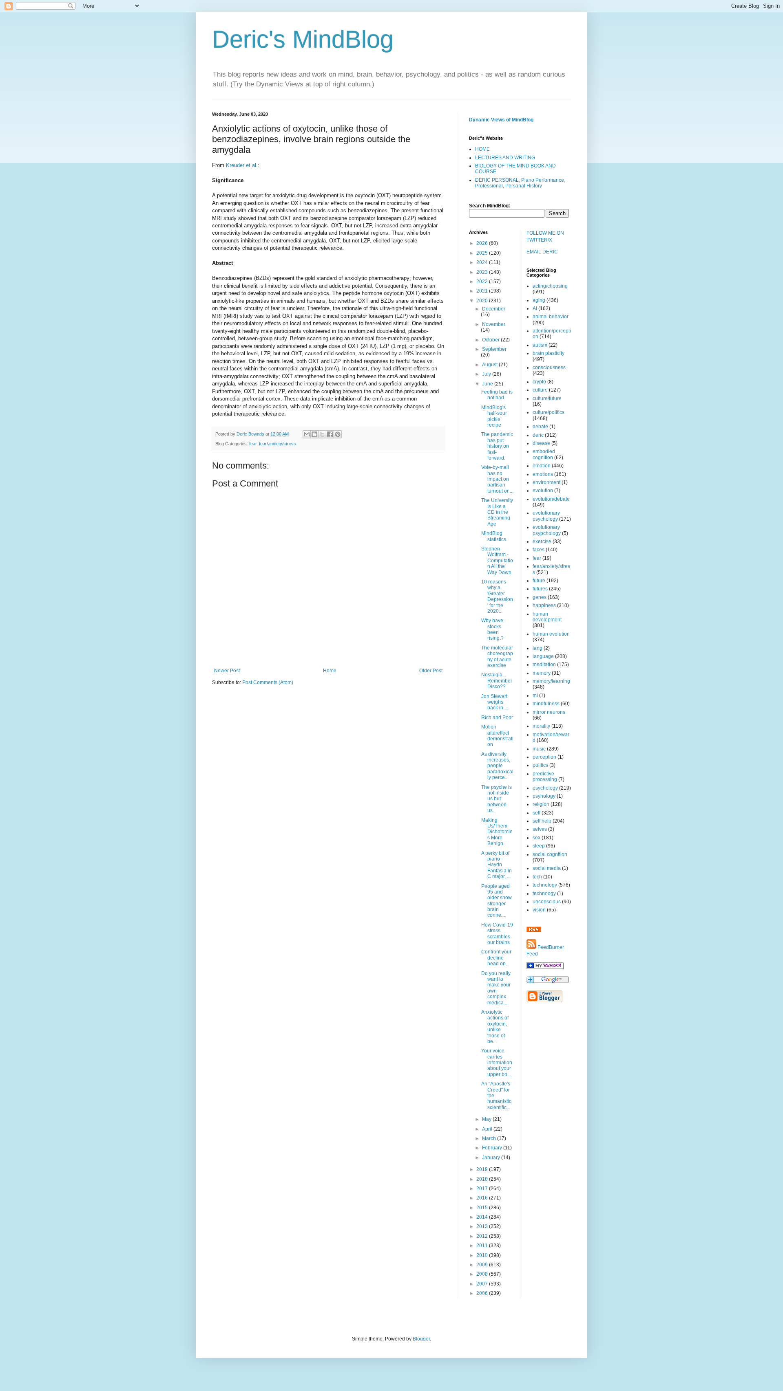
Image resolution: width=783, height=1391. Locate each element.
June (488, 384)
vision (539, 910)
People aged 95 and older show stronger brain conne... (496, 900)
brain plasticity (548, 353)
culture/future (547, 398)
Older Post (430, 670)
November (493, 324)
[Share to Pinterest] (338, 434)
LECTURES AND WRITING (505, 158)
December (493, 309)
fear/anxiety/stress (277, 443)
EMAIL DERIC (542, 252)
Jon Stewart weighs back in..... (495, 702)
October (491, 340)
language (543, 656)
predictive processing (545, 776)
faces (538, 549)
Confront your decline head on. (496, 957)
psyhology (544, 796)
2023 (482, 272)
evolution (543, 490)
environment (546, 482)
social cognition (550, 854)
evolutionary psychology (546, 516)
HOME (482, 149)
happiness (544, 605)
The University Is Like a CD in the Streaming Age (497, 512)
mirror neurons (549, 712)
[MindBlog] (545, 968)
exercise (542, 541)
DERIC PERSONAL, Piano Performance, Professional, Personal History (520, 183)
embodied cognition (544, 454)
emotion (542, 466)
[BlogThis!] (314, 434)
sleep (539, 846)
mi (535, 695)
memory (542, 673)
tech (537, 877)
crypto (539, 382)
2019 (482, 1169)
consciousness (549, 367)
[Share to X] (322, 434)
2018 (482, 1179)
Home (329, 670)
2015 (482, 1208)
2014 (482, 1217)
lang (537, 648)
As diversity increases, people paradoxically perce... (497, 766)
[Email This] (307, 434)
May (487, 1119)
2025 (482, 253)
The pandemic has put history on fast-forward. (497, 446)
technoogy (544, 893)
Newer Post (227, 670)
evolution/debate (551, 499)
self (536, 813)
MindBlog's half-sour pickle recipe (494, 416)
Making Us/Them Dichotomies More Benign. (497, 832)
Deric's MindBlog (303, 39)
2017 (482, 1188)
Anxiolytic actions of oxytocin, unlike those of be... (495, 1026)
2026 (482, 243)
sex (536, 838)
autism (540, 345)
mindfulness (546, 704)
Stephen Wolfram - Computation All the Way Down (497, 560)
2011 (482, 1245)
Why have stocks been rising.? (492, 629)
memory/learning (551, 681)
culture (540, 390)
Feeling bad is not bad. (497, 395)
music (539, 749)
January (491, 1157)
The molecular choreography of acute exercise (497, 656)
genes (539, 597)
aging (539, 300)
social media (547, 868)
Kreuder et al (241, 165)
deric (538, 435)
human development (547, 617)
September (494, 349)
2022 (482, 281)
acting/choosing (550, 286)
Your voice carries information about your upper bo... (496, 1062)
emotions (543, 474)
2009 (482, 1265)
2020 (482, 301)
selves (540, 829)
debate (540, 426)
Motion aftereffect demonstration (497, 735)
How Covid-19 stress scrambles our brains (497, 933)
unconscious (547, 902)
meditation (544, 664)
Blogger (421, 1339)
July (487, 374)
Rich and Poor (497, 717)
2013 (482, 1226)
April (487, 1129)
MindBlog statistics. (494, 536)
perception (544, 757)
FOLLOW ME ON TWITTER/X (545, 236)
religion (541, 804)
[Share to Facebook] (330, 434)
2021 (482, 291)
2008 (482, 1274)
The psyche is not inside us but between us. (496, 799)
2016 (482, 1198)
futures (540, 589)
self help (542, 821)
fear (253, 443)
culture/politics (548, 412)
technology (545, 885)
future (539, 580)
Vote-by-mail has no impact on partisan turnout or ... (497, 479)
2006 (482, 1293)
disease (541, 443)
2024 (482, 262)
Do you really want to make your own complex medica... (496, 988)
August (490, 365)
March (489, 1138)
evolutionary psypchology (547, 530)
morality (541, 726)
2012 (482, 1236)
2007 (482, 1284)
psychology (545, 788)
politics (540, 765)
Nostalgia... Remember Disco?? (496, 680)
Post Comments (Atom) (267, 682)
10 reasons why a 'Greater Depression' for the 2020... (497, 596)
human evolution (551, 634)
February (492, 1148)
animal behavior (550, 316)
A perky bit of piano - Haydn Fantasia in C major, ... (496, 865)
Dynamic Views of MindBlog (501, 120)
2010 (482, 1255)
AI (535, 308)
